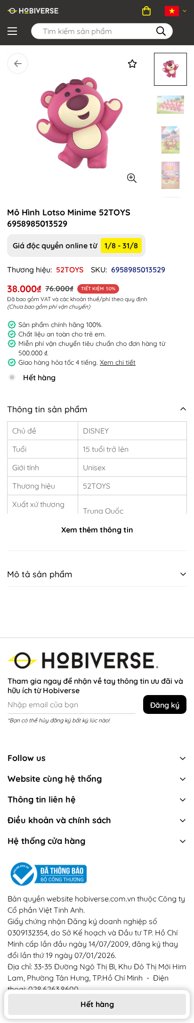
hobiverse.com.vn (105, 898)
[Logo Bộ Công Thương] (97, 874)
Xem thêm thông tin (97, 529)
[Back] (17, 63)
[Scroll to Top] (168, 947)
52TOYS (69, 269)
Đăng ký (164, 705)
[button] (146, 11)
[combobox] (102, 31)
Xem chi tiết (118, 362)
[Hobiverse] (33, 10)
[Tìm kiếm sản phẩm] (161, 31)
